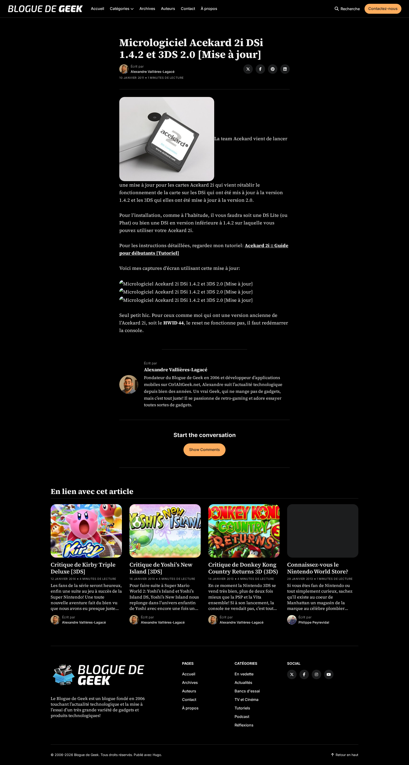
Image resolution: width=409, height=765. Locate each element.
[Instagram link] (316, 674)
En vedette (244, 674)
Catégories (120, 8)
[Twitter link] (292, 674)
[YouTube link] (328, 674)
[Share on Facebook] (260, 69)
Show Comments (204, 449)
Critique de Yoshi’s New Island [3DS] (160, 568)
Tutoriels (242, 708)
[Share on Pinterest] (272, 69)
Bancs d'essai (247, 691)
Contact (188, 8)
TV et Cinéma (246, 699)
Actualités (243, 682)
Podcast (242, 716)
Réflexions (244, 725)
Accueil (97, 8)
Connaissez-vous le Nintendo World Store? (317, 568)
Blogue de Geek (86, 755)
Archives (147, 8)
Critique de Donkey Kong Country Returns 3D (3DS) (243, 568)
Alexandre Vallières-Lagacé (152, 72)
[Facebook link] (304, 674)
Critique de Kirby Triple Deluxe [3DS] (83, 568)
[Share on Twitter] (248, 69)
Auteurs (168, 8)
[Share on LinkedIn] (285, 69)
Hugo (157, 755)
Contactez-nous (383, 8)
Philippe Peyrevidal (313, 622)
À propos (209, 8)
